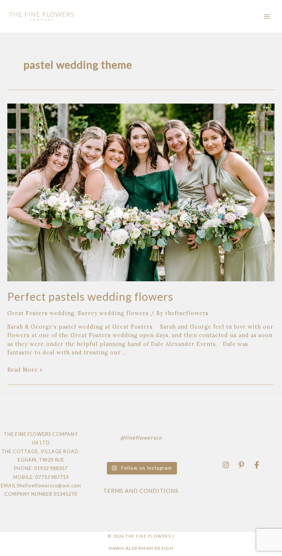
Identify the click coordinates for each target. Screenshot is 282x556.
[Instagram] (225, 465)
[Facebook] (256, 465)
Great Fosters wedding (41, 313)
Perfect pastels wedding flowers (90, 296)
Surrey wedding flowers (113, 313)
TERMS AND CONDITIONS (140, 491)
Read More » (25, 369)
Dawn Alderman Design (141, 548)
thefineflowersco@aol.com (49, 485)
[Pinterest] (241, 465)
